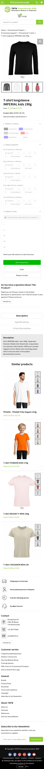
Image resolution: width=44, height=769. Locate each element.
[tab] (22, 315)
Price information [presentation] (22, 328)
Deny (27, 766)
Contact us (7, 301)
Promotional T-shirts (27, 33)
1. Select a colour (11, 123)
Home (3, 30)
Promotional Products (16, 30)
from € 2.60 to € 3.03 (11, 517)
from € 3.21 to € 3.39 (11, 466)
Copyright (4, 693)
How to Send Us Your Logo (10, 670)
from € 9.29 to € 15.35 (11, 415)
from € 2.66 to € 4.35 (11, 568)
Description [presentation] (22, 315)
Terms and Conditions (9, 690)
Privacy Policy (6, 683)
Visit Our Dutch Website (9, 716)
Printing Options (7, 663)
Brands (3, 680)
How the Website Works (9, 660)
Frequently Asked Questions (11, 654)
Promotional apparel (9, 33)
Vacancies (4, 710)
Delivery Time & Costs (9, 657)
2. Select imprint (10, 144)
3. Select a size (10, 211)
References (5, 713)
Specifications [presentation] (22, 322)
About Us (4, 707)
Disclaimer (5, 687)
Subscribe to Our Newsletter (11, 696)
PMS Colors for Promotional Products (15, 666)
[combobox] (18, 22)
